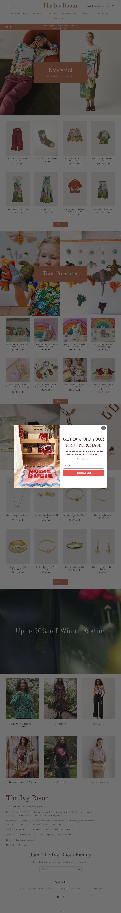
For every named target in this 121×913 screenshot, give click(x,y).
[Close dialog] (104, 428)
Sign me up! (83, 473)
